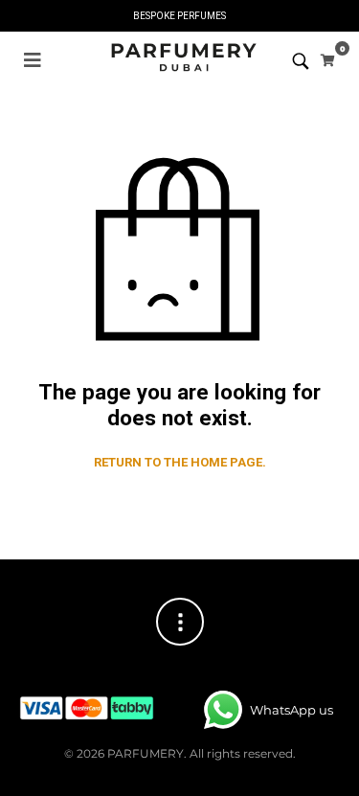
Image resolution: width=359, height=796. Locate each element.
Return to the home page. (180, 462)
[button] (32, 60)
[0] (328, 60)
